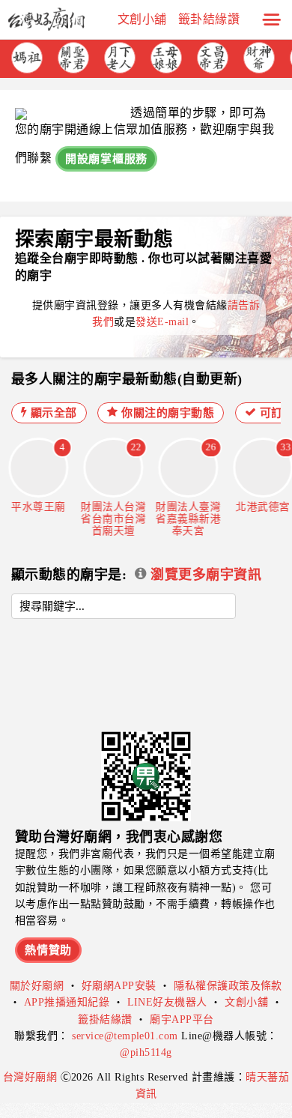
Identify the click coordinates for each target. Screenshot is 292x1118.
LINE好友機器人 (167, 1002)
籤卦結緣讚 (209, 19)
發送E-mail (162, 321)
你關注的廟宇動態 (166, 413)
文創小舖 (142, 19)
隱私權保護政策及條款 (228, 985)
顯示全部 (51, 413)
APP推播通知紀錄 (66, 1002)
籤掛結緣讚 (105, 1019)
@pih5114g (145, 1052)
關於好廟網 (37, 985)
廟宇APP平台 (181, 1019)
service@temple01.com (125, 1036)
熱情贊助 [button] (48, 950)
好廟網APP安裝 (119, 985)
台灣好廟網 (32, 1077)
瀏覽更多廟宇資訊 (204, 574)
